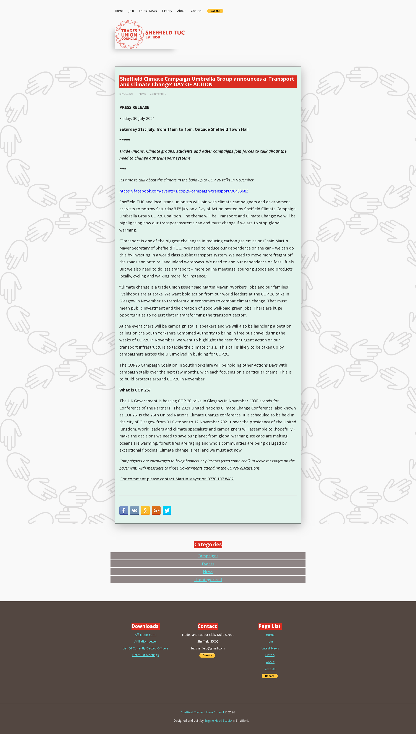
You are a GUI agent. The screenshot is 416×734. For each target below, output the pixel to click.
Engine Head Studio (218, 720)
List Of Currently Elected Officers (145, 648)
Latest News (148, 11)
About (181, 11)
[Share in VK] (134, 510)
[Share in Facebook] (123, 510)
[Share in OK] (145, 510)
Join (131, 11)
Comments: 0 (158, 94)
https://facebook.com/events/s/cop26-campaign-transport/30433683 (183, 191)
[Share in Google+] (156, 510)
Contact (196, 11)
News (142, 94)
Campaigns (208, 555)
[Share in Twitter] (167, 510)
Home (119, 11)
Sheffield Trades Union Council (202, 712)
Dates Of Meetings (145, 655)
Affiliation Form (145, 635)
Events (208, 563)
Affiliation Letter (145, 641)
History (167, 11)
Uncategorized (208, 579)
